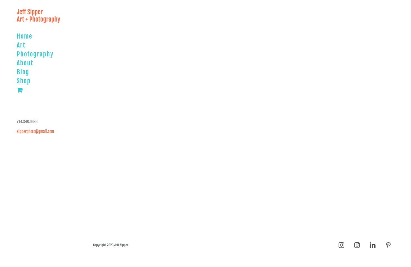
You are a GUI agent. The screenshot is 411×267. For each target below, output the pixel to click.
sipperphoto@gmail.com (35, 131)
